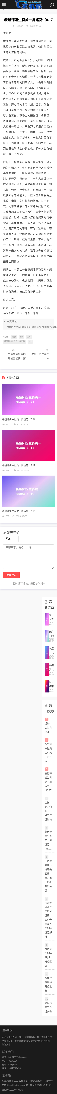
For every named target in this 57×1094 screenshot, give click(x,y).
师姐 (14, 337)
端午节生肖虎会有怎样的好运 (48, 752)
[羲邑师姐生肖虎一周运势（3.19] (28, 506)
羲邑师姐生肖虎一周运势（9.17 (18, 465)
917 (30, 341)
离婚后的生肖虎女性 (48, 1007)
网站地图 (49, 1081)
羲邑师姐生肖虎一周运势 (14, 341)
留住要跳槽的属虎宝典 (48, 984)
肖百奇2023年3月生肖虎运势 (48, 957)
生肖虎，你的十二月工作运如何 (48, 811)
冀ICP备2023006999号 (12, 1090)
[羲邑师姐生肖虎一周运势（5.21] (28, 414)
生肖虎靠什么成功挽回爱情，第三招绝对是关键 (17, 357)
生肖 (29, 337)
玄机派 (22, 1081)
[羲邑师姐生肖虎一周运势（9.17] (28, 460)
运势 (21, 337)
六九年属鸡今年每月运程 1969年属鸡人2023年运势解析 (48, 919)
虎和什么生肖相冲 (40, 356)
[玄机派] (28, 4)
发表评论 (11, 575)
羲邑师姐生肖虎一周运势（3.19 (18, 511)
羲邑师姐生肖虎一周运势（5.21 (18, 419)
